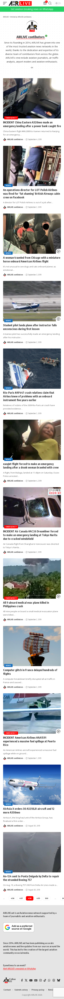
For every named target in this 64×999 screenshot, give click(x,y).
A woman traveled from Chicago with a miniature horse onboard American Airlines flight (31, 259)
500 (46, 898)
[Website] (32, 68)
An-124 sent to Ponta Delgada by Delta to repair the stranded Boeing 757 (31, 878)
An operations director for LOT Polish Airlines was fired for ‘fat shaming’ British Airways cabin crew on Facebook (31, 193)
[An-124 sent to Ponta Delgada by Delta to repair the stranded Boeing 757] (32, 852)
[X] (26, 980)
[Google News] (36, 980)
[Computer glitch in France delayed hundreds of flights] (32, 646)
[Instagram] (41, 980)
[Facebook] (22, 980)
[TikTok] (45, 980)
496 (12, 898)
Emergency (11, 118)
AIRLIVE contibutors (15, 139)
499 (38, 898)
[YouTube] (31, 980)
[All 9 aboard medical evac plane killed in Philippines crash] (32, 578)
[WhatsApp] (49, 980)
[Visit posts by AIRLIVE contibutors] (4, 139)
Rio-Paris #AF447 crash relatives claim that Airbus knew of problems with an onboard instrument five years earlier (28, 396)
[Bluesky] (58, 980)
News (8, 185)
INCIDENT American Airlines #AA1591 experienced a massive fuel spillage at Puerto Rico (29, 741)
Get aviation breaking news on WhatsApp (32, 9)
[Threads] (54, 980)
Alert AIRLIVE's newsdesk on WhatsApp (19, 968)
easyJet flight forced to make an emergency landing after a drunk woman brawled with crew (31, 465)
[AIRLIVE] (20, 3)
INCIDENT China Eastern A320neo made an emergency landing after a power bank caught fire (32, 124)
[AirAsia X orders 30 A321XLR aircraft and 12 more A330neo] (32, 785)
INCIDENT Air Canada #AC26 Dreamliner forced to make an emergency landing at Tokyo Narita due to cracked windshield (30, 535)
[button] (5, 3)
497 (21, 898)
